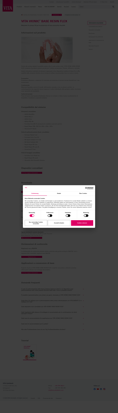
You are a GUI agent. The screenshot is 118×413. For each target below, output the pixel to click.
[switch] (50, 215)
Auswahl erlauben (59, 223)
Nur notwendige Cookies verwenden (36, 222)
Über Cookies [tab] (83, 193)
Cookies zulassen (82, 223)
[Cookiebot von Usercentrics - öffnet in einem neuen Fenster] (86, 188)
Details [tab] (59, 193)
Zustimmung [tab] (35, 193)
